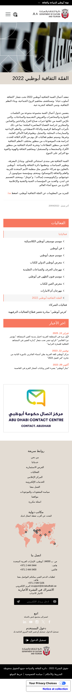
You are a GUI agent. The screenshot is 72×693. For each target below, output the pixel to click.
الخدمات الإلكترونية (35, 482)
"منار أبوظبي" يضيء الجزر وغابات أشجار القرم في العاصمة (41, 368)
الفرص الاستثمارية (35, 467)
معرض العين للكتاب (51, 283)
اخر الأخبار (57, 323)
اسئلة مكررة (35, 501)
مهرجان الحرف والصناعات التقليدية (42, 269)
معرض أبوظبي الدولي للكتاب (46, 262)
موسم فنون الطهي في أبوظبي (45, 276)
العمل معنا (35, 487)
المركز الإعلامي (35, 477)
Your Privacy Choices (43, 683)
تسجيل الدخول (38, 640)
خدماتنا (35, 462)
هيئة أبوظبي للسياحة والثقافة (55, 2)
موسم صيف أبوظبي (51, 255)
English (10, 2)
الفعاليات (58, 223)
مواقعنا (34, 496)
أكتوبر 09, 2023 (61, 364)
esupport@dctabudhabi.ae (43, 586)
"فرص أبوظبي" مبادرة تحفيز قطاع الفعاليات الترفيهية (37, 311)
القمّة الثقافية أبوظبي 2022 (47, 297)
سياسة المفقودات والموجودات (35, 492)
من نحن (35, 457)
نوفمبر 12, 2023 (60, 350)
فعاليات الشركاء (58, 304)
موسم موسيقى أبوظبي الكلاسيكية (43, 241)
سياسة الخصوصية (34, 674)
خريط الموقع (16, 674)
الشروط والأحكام (53, 674)
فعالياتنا (63, 234)
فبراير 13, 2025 (61, 333)
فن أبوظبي (56, 248)
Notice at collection (55, 688)
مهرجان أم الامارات (51, 290)
